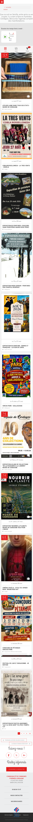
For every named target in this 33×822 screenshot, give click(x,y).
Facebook (10, 756)
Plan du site (18, 815)
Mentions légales (9, 815)
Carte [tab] (16, 51)
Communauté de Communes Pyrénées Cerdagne (16, 819)
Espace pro (25, 815)
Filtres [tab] (27, 51)
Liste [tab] (5, 51)
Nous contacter (16, 795)
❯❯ (30, 733)
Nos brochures (16, 801)
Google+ (25, 756)
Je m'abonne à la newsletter (16, 769)
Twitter (17, 756)
